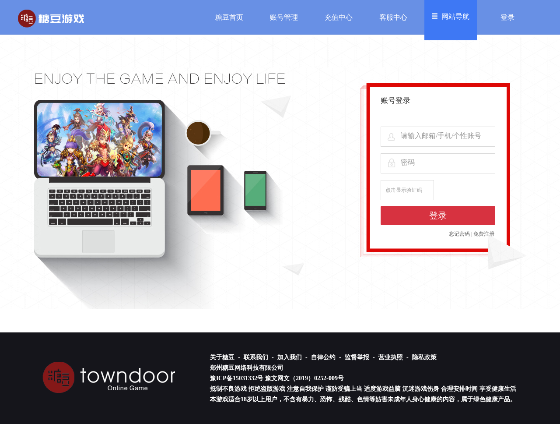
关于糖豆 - (226, 357)
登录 (507, 17)
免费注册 (483, 234)
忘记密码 (459, 234)
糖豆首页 (229, 17)
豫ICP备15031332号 (236, 378)
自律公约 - (327, 357)
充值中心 (339, 17)
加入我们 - (293, 357)
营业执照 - (394, 357)
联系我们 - (260, 357)
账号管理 (284, 17)
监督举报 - (361, 357)
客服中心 (393, 17)
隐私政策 (424, 357)
